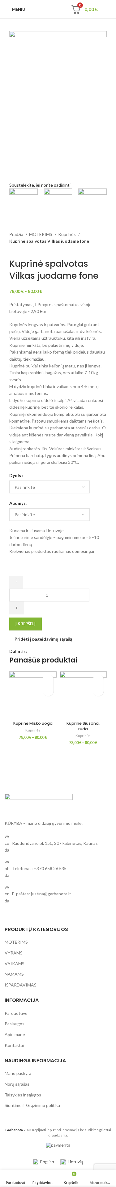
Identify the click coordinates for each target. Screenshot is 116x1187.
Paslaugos (14, 1023)
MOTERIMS (41, 234)
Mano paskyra (18, 1073)
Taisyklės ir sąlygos (23, 1094)
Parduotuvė (16, 1013)
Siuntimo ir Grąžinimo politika (32, 1105)
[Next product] (25, 248)
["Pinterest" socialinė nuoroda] (39, 651)
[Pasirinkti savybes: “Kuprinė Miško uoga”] (48, 690)
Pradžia (16, 234)
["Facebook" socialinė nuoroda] (32, 651)
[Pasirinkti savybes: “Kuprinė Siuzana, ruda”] (98, 690)
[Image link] (39, 803)
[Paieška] (64, 9)
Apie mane (15, 1034)
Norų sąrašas (17, 1084)
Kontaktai (14, 1045)
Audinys (17, 503)
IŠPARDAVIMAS (21, 984)
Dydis (15, 475)
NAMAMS (14, 974)
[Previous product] (12, 248)
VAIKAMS (14, 963)
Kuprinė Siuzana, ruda (83, 726)
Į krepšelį (25, 623)
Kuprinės (67, 234)
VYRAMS (14, 952)
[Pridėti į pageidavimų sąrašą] (48, 680)
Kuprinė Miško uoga (33, 723)
